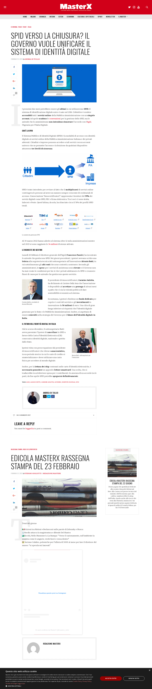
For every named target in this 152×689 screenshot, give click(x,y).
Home (25, 16)
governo (58, 382)
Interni (52, 16)
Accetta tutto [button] (111, 678)
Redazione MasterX (52, 473)
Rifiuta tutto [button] (134, 678)
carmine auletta (47, 382)
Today (20, 27)
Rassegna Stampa (16, 449)
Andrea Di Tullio (32, 59)
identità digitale (68, 382)
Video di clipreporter (30, 449)
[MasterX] (76, 7)
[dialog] (76, 678)
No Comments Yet (23, 415)
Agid (89, 122)
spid (77, 382)
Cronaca (42, 16)
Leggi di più (21, 683)
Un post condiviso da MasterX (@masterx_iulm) (52, 630)
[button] (51, 686)
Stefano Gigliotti (32, 473)
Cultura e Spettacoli (86, 16)
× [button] (149, 670)
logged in (29, 428)
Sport (100, 16)
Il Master (122, 16)
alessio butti (35, 382)
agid (28, 382)
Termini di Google (11, 683)
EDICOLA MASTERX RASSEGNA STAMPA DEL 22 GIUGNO (122, 482)
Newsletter (110, 16)
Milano (33, 16)
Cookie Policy (77, 681)
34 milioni (53, 244)
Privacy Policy (86, 681)
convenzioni (55, 119)
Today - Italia (26, 27)
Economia (70, 16)
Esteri (60, 16)
